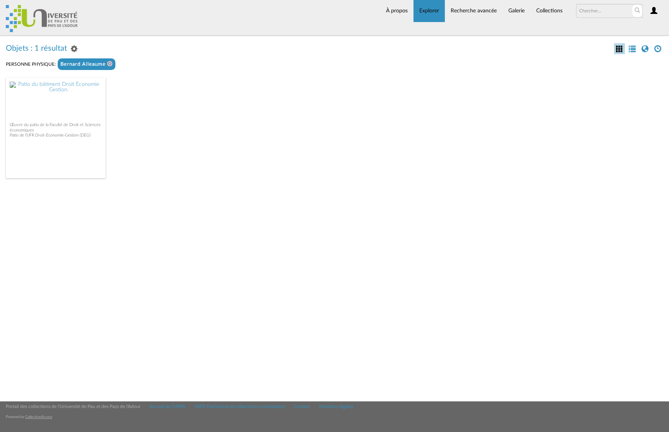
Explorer (429, 11)
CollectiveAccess (38, 417)
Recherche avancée (474, 11)
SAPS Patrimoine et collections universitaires (239, 406)
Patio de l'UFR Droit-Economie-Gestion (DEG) (50, 135)
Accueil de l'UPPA (167, 406)
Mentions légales (336, 406)
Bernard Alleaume (83, 64)
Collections (549, 11)
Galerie (516, 11)
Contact (302, 406)
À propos (397, 11)
